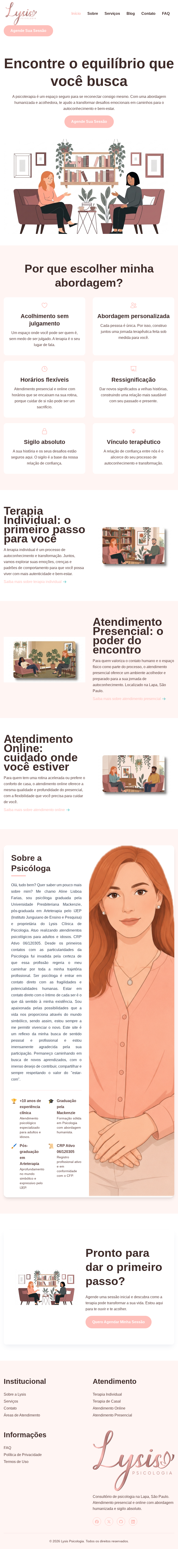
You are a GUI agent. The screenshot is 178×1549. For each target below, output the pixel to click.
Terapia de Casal (107, 1401)
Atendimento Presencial (112, 1415)
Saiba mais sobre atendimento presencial (127, 699)
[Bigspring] (133, 1460)
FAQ (166, 13)
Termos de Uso (16, 1462)
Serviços (112, 13)
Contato (148, 13)
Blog (131, 13)
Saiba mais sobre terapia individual (33, 582)
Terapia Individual (107, 1394)
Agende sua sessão (28, 31)
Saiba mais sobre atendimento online (34, 810)
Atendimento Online (109, 1408)
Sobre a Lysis (15, 1394)
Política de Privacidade (23, 1455)
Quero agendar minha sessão (118, 1322)
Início (76, 13)
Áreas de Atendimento (22, 1415)
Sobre (92, 13)
